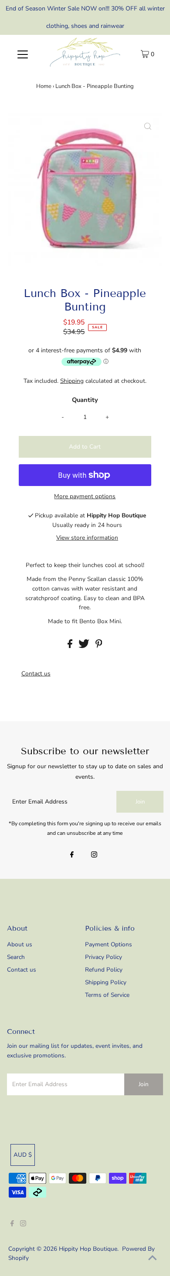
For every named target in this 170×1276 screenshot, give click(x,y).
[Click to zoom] (147, 127)
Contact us (36, 673)
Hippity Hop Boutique (88, 1249)
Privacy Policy (103, 957)
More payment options (85, 496)
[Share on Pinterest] (98, 646)
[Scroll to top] (152, 1258)
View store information (87, 537)
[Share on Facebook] (71, 646)
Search (16, 957)
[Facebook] (72, 855)
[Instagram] (94, 855)
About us (19, 944)
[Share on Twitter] (84, 646)
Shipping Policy (105, 982)
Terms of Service (107, 995)
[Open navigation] (22, 54)
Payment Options (108, 944)
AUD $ (23, 1155)
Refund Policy (103, 969)
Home (43, 86)
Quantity (85, 399)
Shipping (72, 381)
